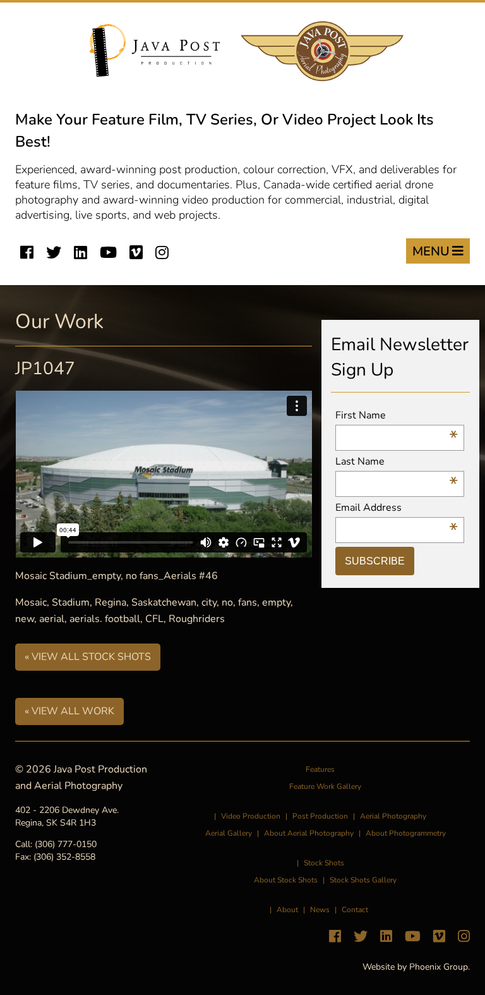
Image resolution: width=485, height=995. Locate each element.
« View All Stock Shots (88, 657)
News (320, 910)
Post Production (320, 816)
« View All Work (69, 711)
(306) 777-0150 (66, 844)
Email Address (396, 508)
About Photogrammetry (406, 833)
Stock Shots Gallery (363, 880)
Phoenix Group (438, 967)
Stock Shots (324, 863)
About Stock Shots (286, 880)
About (287, 910)
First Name (396, 415)
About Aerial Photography (309, 833)
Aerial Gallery (228, 833)
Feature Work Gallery (325, 786)
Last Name (396, 462)
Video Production (250, 816)
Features (320, 769)
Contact (355, 910)
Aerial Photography (393, 816)
